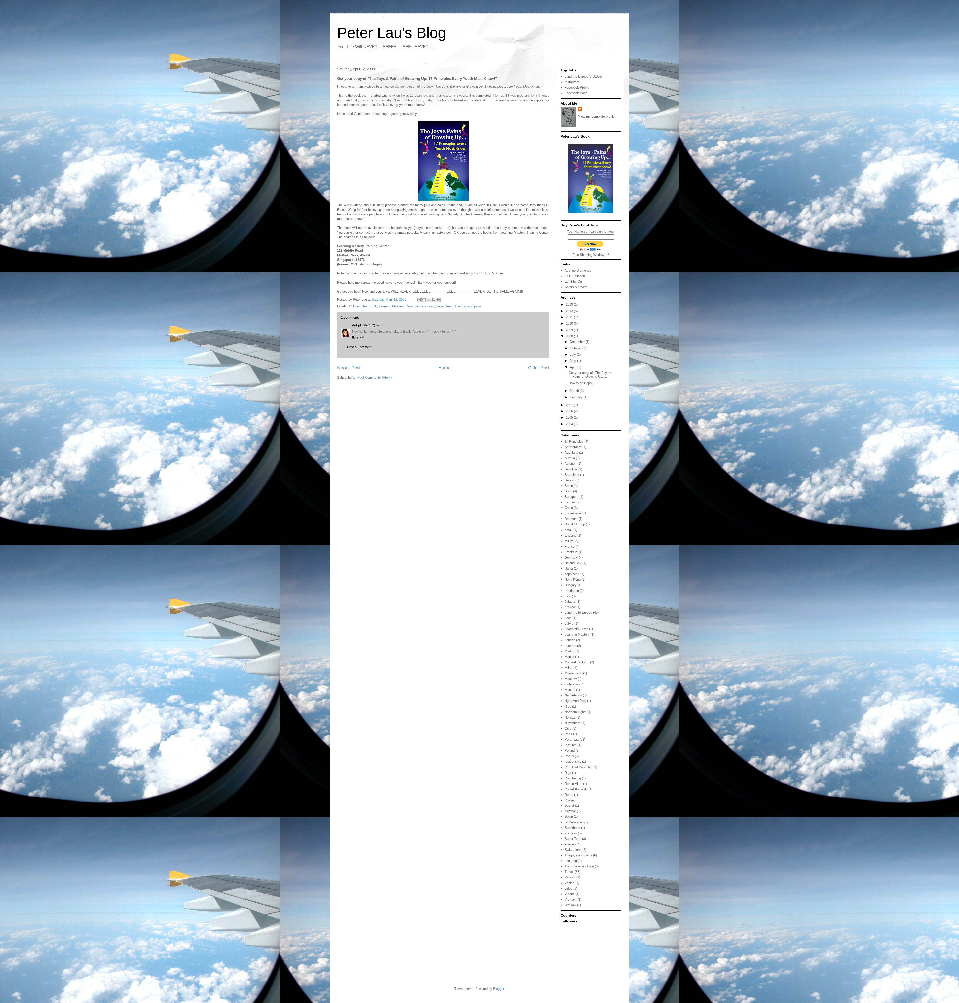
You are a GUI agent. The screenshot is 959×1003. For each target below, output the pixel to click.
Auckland (571, 452)
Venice (569, 883)
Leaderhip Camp (576, 629)
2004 (570, 424)
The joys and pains (468, 306)
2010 (570, 323)
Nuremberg (572, 723)
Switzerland (573, 850)
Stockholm (572, 828)
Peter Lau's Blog (391, 32)
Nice (568, 706)
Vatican (570, 877)
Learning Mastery (391, 306)
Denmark (571, 519)
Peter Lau (413, 306)
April (573, 367)
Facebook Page (576, 93)
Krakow (570, 607)
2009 (570, 330)
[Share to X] (428, 299)
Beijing (569, 480)
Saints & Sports (576, 287)
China (569, 508)
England (570, 535)
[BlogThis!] (423, 299)
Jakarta (570, 601)
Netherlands (573, 695)
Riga (568, 773)
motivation (572, 684)
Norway (570, 717)
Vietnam (571, 899)
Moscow (571, 679)
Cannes (570, 502)
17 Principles (358, 306)
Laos (568, 618)
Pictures (571, 745)
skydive (570, 811)
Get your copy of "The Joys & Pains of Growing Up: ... (590, 375)
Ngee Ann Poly (575, 701)
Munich (570, 690)
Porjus (569, 756)
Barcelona (572, 475)
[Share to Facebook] (433, 299)
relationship (573, 761)
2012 (570, 311)
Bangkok (571, 469)
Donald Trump (575, 524)
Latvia (569, 623)
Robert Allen (573, 784)
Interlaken (572, 591)
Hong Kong (573, 579)
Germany (571, 557)
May (573, 361)
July (573, 354)
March (575, 391)
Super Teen (444, 306)
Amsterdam (573, 447)
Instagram (572, 82)
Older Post (538, 367)
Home (444, 367)
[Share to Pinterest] (438, 299)
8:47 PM (358, 337)
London (570, 640)
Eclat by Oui (574, 281)
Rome (569, 795)
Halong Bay (573, 563)
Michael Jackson (577, 662)
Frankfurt (571, 552)
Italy (568, 596)
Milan (568, 668)
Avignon (570, 463)
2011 (570, 317)
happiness (572, 574)
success (428, 306)
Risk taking (573, 778)
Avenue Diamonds (578, 270)
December (578, 342)
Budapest (571, 497)
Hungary (571, 585)
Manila (569, 657)
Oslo (568, 728)
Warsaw (570, 905)
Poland (570, 750)
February (577, 397)
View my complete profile (596, 116)
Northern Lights (576, 712)
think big (571, 861)
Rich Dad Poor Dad (578, 767)
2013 (570, 304)
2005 (570, 417)
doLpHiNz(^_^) (363, 325)
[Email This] (419, 299)
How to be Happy (581, 383)
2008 (570, 336)
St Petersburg (575, 822)
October (576, 348)
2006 (570, 411)
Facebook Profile (577, 87)
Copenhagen (574, 513)
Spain (569, 816)
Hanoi (569, 568)
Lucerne (570, 646)
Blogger (498, 989)
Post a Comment (359, 347)
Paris (568, 734)
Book (373, 306)
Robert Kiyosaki (576, 789)
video (568, 888)
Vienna (570, 894)
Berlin (569, 486)
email (568, 530)
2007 (570, 405)
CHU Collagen (575, 276)
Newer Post (348, 367)
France (570, 546)
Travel (569, 872)
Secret (569, 805)
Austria (570, 458)
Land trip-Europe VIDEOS (583, 76)
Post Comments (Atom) (374, 377)
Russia (570, 800)
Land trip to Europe (578, 612)
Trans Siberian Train (579, 866)
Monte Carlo (573, 673)
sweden (570, 844)
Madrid (569, 651)
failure (569, 541)
